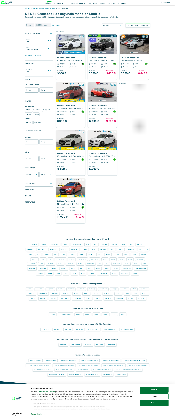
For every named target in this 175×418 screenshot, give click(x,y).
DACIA (93, 249)
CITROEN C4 (45, 329)
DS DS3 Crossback (65, 314)
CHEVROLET (41, 249)
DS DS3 (53, 314)
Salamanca (77, 299)
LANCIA (71, 259)
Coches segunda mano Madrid (64, 365)
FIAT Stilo (57, 329)
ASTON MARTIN (77, 244)
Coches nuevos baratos (110, 360)
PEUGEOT (32, 269)
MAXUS (60, 264)
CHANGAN (30, 249)
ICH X (99, 254)
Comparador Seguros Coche (138, 365)
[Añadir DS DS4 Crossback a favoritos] (80, 36)
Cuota (37, 85)
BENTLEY (104, 244)
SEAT (89, 269)
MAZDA (80, 264)
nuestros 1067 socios (47, 392)
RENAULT (63, 269)
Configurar (153, 396)
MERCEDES (90, 264)
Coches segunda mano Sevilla (88, 365)
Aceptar (154, 389)
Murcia (33, 299)
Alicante (50, 289)
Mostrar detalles (36, 414)
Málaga (144, 294)
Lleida (135, 294)
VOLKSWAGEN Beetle (110, 329)
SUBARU (40, 273)
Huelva (118, 294)
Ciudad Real (43, 294)
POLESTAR (43, 269)
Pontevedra (65, 299)
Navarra (42, 299)
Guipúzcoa (107, 294)
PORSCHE (53, 269)
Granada (96, 294)
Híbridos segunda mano (56, 375)
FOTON (72, 254)
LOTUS (130, 259)
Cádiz (134, 289)
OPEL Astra (79, 329)
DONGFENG (131, 249)
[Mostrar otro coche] (70, 52)
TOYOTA (92, 273)
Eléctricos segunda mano (42, 370)
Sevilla (88, 299)
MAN (41, 264)
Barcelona (103, 289)
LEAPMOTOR (94, 259)
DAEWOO (103, 249)
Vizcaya (130, 299)
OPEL (144, 264)
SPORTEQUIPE (127, 269)
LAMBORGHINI (60, 259)
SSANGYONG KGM (141, 269)
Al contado (30, 85)
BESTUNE (114, 244)
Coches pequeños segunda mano (134, 360)
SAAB (81, 269)
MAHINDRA (32, 264)
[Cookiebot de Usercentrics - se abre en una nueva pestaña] (17, 414)
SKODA (107, 269)
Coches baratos (35, 360)
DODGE (121, 249)
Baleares (92, 289)
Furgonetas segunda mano (102, 370)
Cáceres (124, 289)
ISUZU (126, 254)
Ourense (53, 299)
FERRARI (47, 254)
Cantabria (144, 289)
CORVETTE (74, 249)
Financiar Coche (83, 370)
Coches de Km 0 (51, 360)
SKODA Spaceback (93, 329)
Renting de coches (75, 375)
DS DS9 (106, 314)
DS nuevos (99, 345)
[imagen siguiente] (83, 44)
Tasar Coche (107, 375)
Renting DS (111, 345)
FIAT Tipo (68, 329)
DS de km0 (63, 345)
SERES (98, 269)
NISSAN (127, 264)
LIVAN (121, 259)
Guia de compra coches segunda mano (128, 370)
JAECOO (143, 254)
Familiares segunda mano (64, 370)
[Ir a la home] (6, 2)
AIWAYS (44, 244)
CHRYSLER (53, 249)
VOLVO (114, 273)
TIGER (82, 273)
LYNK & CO (140, 259)
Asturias (71, 289)
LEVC (104, 259)
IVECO (134, 254)
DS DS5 (87, 314)
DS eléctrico (75, 345)
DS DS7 (96, 314)
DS (147, 249)
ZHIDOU (135, 273)
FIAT (55, 254)
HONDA (81, 254)
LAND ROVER (82, 259)
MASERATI (50, 264)
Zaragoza (141, 299)
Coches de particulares (68, 360)
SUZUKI (50, 273)
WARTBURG (124, 273)
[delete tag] (32, 25)
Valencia (108, 299)
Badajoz (81, 289)
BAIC (95, 244)
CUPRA (85, 249)
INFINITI (117, 254)
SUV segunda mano (92, 375)
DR (140, 249)
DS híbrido (88, 345)
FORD (63, 254)
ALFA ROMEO (54, 244)
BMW (123, 244)
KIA (50, 259)
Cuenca (76, 294)
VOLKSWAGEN (103, 273)
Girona (86, 294)
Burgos (114, 289)
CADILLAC (140, 244)
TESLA (74, 273)
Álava (29, 289)
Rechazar (154, 403)
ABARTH (34, 244)
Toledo (98, 299)
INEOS (108, 254)
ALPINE (65, 244)
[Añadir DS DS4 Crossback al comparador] (83, 36)
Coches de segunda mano (89, 360)
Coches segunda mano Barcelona (38, 365)
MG (100, 264)
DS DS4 (78, 314)
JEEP (43, 259)
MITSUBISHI (116, 264)
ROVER (73, 269)
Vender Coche (121, 375)
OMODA (136, 264)
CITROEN (63, 249)
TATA (66, 273)
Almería (60, 289)
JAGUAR (34, 259)
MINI (107, 264)
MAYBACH (70, 264)
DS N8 (122, 314)
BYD (131, 244)
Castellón (31, 294)
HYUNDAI (90, 254)
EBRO (30, 254)
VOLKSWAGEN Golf (127, 329)
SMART (116, 269)
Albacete (39, 289)
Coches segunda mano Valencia (113, 365)
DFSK (112, 249)
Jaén (127, 294)
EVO (38, 254)
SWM (58, 273)
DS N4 (114, 314)
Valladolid (119, 299)
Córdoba (55, 294)
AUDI (87, 244)
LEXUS (113, 259)
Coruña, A (66, 294)
